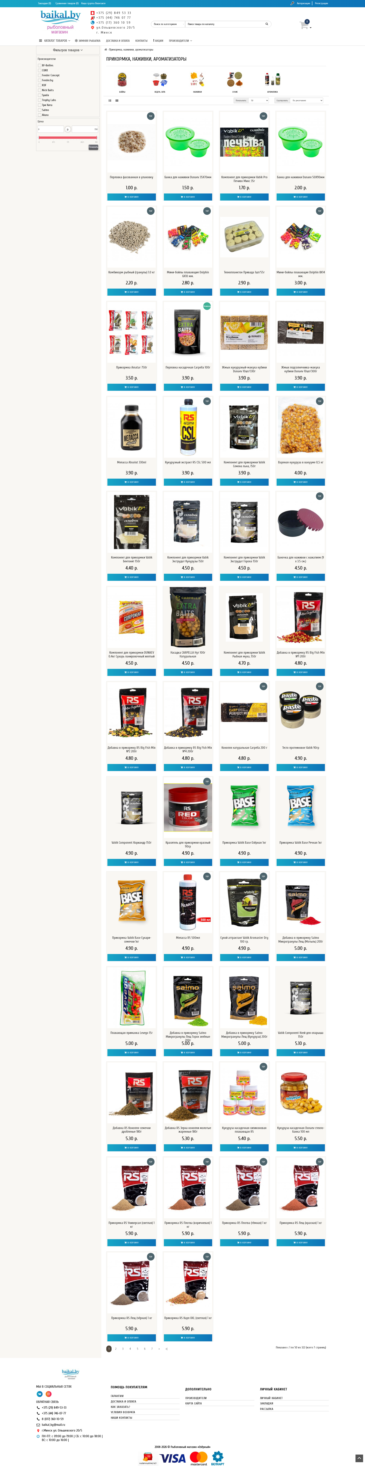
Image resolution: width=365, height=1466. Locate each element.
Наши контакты (121, 1417)
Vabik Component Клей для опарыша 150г (300, 1034)
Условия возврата (123, 1412)
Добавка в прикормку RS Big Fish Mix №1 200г (301, 654)
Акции (158, 41)
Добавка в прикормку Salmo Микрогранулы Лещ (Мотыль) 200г (300, 939)
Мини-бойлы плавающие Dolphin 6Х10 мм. (188, 274)
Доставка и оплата (118, 41)
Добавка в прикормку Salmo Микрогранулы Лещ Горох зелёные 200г (188, 1036)
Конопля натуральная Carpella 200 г (244, 747)
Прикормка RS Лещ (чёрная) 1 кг (131, 1318)
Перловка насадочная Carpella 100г (188, 367)
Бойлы (122, 92)
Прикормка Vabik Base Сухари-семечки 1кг (131, 939)
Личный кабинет (271, 1398)
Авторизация (303, 3)
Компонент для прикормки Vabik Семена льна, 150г (244, 464)
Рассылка (266, 1409)
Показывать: (241, 100)
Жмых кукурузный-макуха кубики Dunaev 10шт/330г (244, 369)
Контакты (141, 41)
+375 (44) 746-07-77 (54, 1413)
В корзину (133, 197)
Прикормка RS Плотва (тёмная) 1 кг (244, 1223)
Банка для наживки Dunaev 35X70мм (187, 177)
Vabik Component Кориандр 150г (132, 842)
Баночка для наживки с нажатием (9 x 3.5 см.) (301, 559)
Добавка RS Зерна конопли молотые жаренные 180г (188, 1130)
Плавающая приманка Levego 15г (131, 1033)
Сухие (235, 92)
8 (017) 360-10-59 (52, 1419)
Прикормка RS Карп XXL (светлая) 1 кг (188, 1318)
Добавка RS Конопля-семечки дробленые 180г (132, 1130)
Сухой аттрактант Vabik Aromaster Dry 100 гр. (244, 939)
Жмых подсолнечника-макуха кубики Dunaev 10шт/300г (300, 369)
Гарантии (117, 1396)
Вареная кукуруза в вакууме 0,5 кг (300, 462)
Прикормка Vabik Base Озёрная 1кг (244, 842)
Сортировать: (282, 100)
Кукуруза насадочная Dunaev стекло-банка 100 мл (300, 1130)
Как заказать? (120, 1407)
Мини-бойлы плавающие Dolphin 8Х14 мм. (301, 274)
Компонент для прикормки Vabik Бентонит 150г (131, 559)
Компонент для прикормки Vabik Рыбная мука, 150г (244, 654)
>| (166, 1348)
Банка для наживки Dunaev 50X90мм (301, 177)
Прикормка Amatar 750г (131, 367)
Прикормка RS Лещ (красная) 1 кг (301, 1223)
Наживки (197, 92)
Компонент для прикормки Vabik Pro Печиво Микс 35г (244, 179)
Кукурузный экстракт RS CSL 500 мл (188, 462)
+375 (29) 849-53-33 (54, 1408)
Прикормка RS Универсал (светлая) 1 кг (132, 1224)
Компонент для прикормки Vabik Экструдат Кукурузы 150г (188, 559)
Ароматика (272, 92)
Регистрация (321, 3)
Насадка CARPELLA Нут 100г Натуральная (188, 654)
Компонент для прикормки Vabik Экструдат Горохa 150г (244, 559)
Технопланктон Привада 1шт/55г (244, 272)
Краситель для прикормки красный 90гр (188, 844)
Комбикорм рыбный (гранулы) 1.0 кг (131, 272)
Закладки (266, 1403)
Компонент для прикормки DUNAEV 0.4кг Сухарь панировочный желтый (132, 654)
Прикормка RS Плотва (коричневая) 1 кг (188, 1224)
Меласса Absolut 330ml (131, 462)
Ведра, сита (160, 92)
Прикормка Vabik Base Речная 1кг (300, 842)
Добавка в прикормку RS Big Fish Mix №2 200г (132, 749)
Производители (179, 41)
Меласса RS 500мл (188, 938)
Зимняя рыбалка (89, 41)
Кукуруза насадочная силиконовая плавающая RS (244, 1130)
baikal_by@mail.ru (53, 1425)
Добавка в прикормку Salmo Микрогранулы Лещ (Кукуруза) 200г (244, 1034)
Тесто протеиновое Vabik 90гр (300, 747)
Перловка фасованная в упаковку (131, 177)
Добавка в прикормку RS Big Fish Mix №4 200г (188, 749)
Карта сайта (193, 1403)
